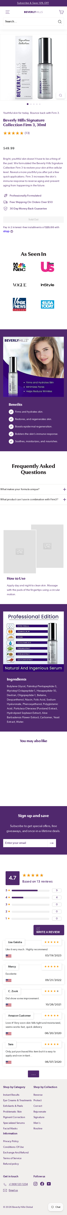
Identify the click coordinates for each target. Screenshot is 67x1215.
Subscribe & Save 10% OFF (33, 3)
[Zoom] (60, 95)
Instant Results (11, 1095)
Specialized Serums (14, 1123)
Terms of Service (12, 1158)
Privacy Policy (11, 1141)
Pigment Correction (14, 1117)
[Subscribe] (51, 843)
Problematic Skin (12, 1111)
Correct (38, 1106)
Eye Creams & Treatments (17, 1100)
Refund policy (11, 1164)
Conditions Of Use (13, 1147)
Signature (39, 1117)
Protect (38, 1100)
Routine (38, 1128)
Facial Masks (10, 1128)
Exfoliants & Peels (13, 1106)
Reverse (38, 1095)
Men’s (37, 1123)
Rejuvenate (40, 1111)
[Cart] (61, 12)
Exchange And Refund (15, 1152)
